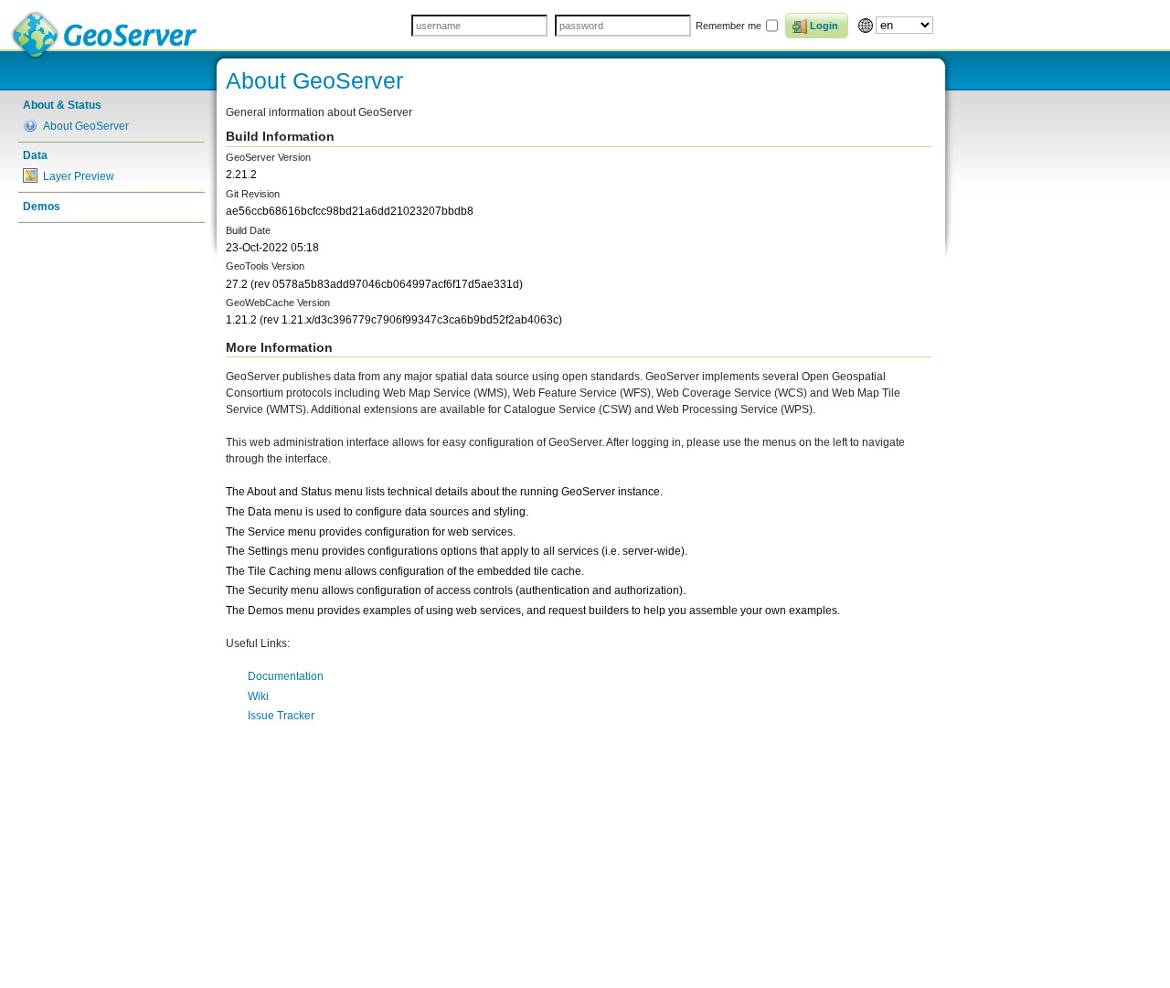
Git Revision (253, 193)
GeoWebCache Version (278, 302)
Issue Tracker (281, 715)
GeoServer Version (268, 157)
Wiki (258, 696)
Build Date (248, 230)
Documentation (286, 676)
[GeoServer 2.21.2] (105, 35)
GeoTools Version (265, 265)
